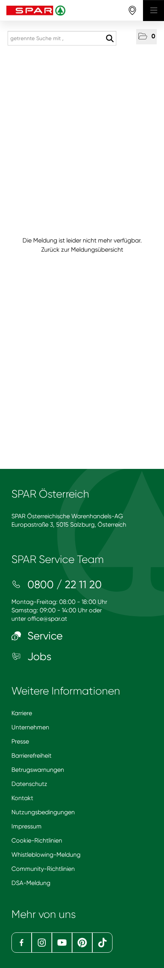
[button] (146, 36)
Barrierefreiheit (31, 755)
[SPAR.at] (71, 10)
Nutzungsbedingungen (43, 812)
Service (44, 636)
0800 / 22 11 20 (63, 584)
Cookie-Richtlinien (36, 840)
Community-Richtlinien (43, 868)
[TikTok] (102, 942)
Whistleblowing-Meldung (45, 854)
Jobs (38, 656)
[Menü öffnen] (153, 10)
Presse (20, 741)
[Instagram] (42, 942)
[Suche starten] (109, 38)
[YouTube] (62, 942)
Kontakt (22, 798)
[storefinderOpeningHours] (132, 10)
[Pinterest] (82, 942)
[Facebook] (21, 942)
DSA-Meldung (30, 883)
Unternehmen (30, 727)
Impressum (26, 826)
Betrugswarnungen (37, 769)
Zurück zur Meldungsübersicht (82, 249)
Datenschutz (29, 783)
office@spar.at (47, 618)
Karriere (21, 713)
